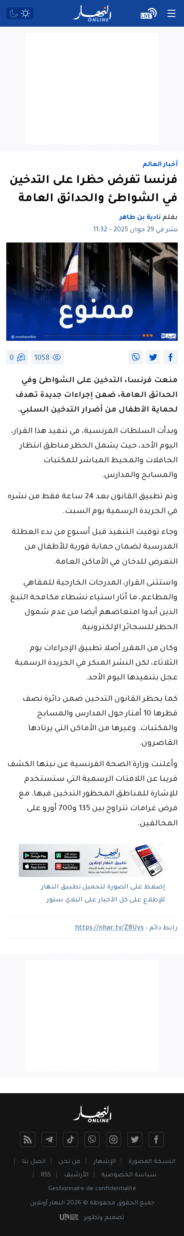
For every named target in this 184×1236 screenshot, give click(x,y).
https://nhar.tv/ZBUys (109, 928)
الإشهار (104, 1162)
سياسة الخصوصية (128, 1175)
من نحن (69, 1162)
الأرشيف (76, 1175)
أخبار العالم (160, 165)
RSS (46, 1175)
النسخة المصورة (152, 1162)
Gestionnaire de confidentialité (92, 1189)
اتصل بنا (34, 1162)
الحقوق (127, 1203)
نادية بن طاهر (140, 218)
